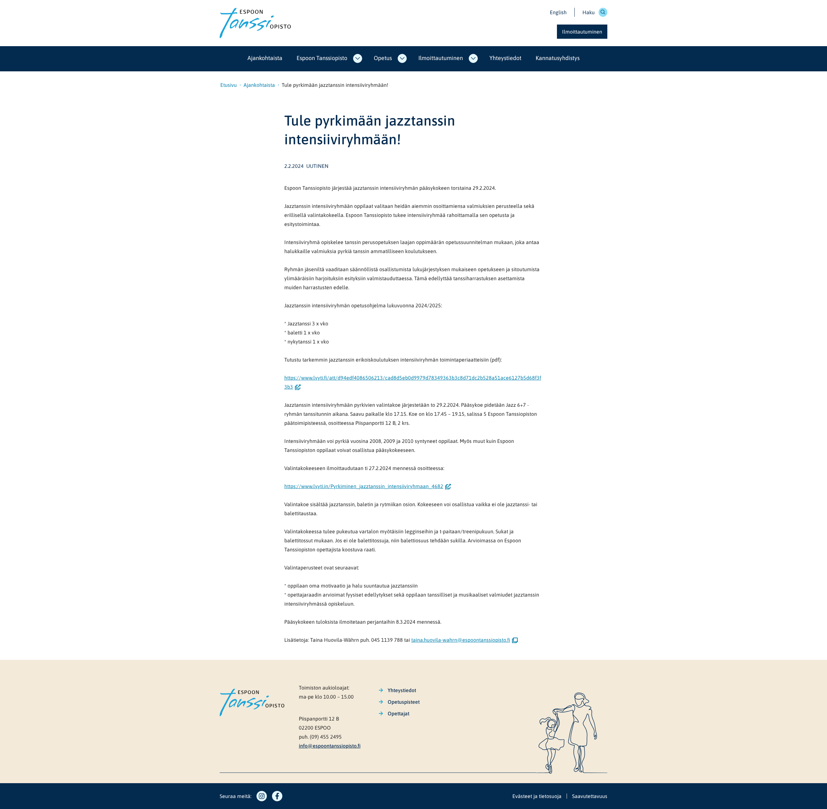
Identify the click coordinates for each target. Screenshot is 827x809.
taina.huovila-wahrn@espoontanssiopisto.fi (462, 640)
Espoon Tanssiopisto (322, 58)
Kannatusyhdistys (558, 58)
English (558, 12)
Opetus (383, 58)
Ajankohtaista (264, 58)
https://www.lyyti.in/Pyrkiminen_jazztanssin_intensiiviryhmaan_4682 (367, 486)
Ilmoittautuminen (440, 58)
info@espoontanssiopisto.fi (330, 746)
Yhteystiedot (505, 58)
